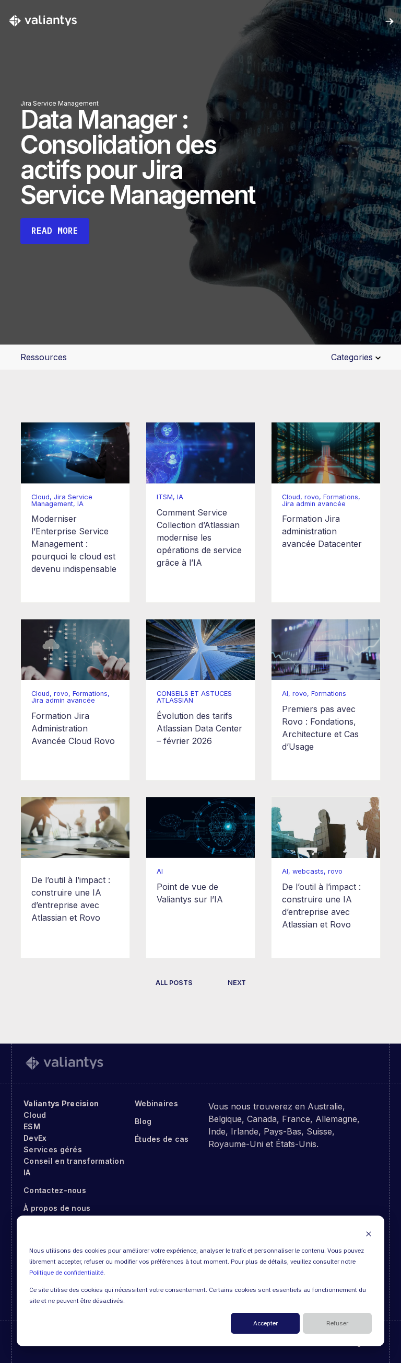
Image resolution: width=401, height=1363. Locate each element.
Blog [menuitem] (143, 1121)
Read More (54, 230)
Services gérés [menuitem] (52, 1149)
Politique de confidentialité (66, 1273)
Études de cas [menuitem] (162, 1139)
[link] (43, 20)
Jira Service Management (59, 103)
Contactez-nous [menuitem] (54, 1190)
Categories (353, 357)
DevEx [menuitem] (34, 1137)
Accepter (265, 1323)
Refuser (337, 1323)
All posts (174, 983)
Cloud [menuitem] (34, 1114)
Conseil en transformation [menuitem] (73, 1160)
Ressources (43, 357)
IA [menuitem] (27, 1172)
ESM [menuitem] (31, 1126)
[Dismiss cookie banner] (368, 1233)
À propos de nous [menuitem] (56, 1208)
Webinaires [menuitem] (156, 1103)
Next (237, 983)
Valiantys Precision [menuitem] (61, 1103)
